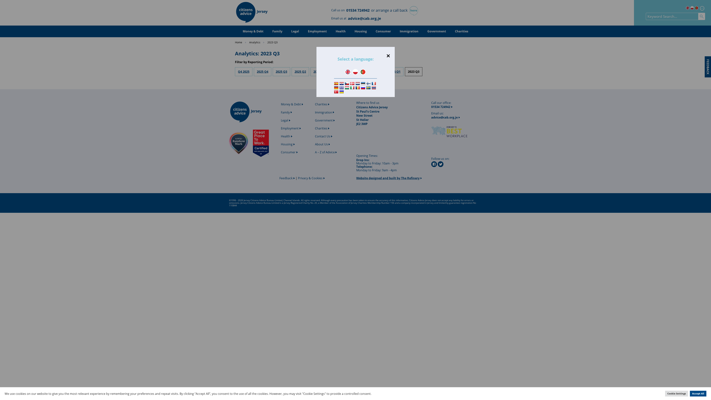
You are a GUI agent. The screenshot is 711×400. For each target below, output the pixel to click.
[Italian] (353, 88)
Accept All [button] (698, 393)
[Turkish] (336, 92)
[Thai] (374, 88)
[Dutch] (358, 83)
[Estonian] (363, 83)
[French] (374, 83)
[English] (348, 72)
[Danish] (353, 83)
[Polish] (355, 72)
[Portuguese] (363, 72)
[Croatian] (342, 83)
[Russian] (363, 88)
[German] (336, 88)
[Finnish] (369, 83)
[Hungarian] (347, 88)
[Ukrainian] (342, 92)
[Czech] (347, 83)
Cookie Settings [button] (676, 393)
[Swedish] (369, 88)
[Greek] (342, 88)
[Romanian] (358, 88)
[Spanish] (336, 83)
